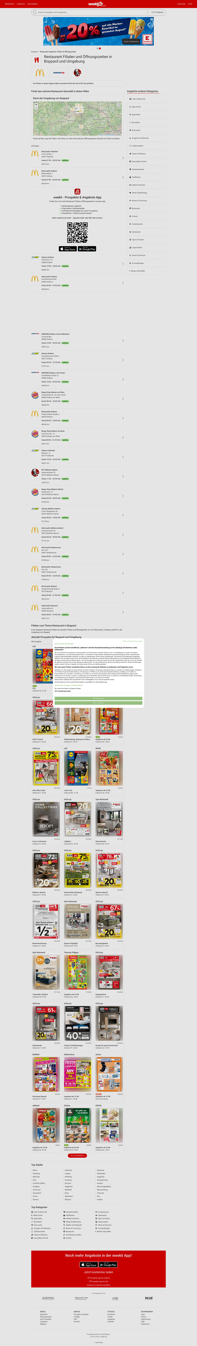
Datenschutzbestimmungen (132, 641)
